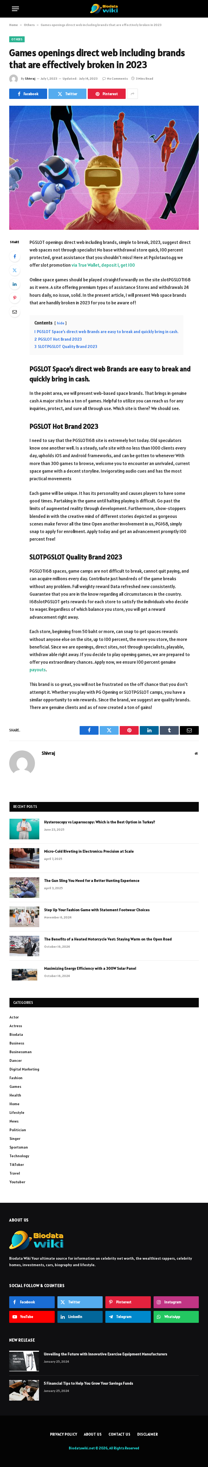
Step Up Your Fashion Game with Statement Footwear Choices (97, 909)
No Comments (117, 78)
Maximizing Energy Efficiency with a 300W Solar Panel (90, 968)
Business (16, 1043)
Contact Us (120, 1434)
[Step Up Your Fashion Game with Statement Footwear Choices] (24, 917)
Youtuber (17, 1181)
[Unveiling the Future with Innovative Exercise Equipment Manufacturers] (24, 1361)
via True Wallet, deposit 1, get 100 (103, 265)
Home (13, 25)
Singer (14, 1138)
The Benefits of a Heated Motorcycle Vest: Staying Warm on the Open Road (108, 939)
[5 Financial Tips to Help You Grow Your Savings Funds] (24, 1390)
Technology (19, 1155)
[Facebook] (14, 256)
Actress (15, 1025)
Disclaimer (147, 1434)
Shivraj (30, 78)
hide (60, 323)
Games (15, 1086)
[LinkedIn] (14, 284)
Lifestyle (16, 1112)
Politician (17, 1129)
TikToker (16, 1164)
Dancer (15, 1060)
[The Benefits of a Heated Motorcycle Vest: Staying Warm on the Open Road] (24, 946)
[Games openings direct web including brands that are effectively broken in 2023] (104, 168)
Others (29, 25)
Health (15, 1095)
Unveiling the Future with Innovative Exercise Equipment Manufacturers (105, 1354)
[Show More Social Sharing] (132, 94)
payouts (38, 670)
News (13, 1121)
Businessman (20, 1051)
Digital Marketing (24, 1069)
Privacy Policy (63, 1434)
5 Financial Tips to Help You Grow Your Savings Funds (88, 1383)
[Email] (14, 311)
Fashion (15, 1077)
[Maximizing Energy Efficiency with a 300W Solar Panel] (24, 975)
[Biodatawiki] (104, 8)
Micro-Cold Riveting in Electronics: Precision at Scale (89, 851)
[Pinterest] (14, 297)
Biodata (16, 1034)
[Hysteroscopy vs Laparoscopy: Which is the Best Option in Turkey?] (24, 829)
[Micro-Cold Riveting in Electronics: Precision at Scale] (24, 858)
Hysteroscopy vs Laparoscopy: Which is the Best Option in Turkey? (99, 822)
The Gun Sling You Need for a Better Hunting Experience (91, 880)
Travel (14, 1173)
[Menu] (15, 9)
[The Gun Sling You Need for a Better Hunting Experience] (24, 887)
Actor (14, 1017)
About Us (93, 1434)
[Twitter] (14, 270)
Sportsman (18, 1147)
